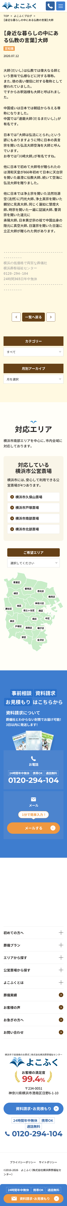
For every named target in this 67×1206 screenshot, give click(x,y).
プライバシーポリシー (23, 1162)
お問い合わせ (14, 1032)
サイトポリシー (48, 1162)
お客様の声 (12, 1007)
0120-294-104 (33, 780)
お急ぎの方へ (14, 1019)
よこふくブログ (23, 16)
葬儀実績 (10, 994)
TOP (6, 16)
